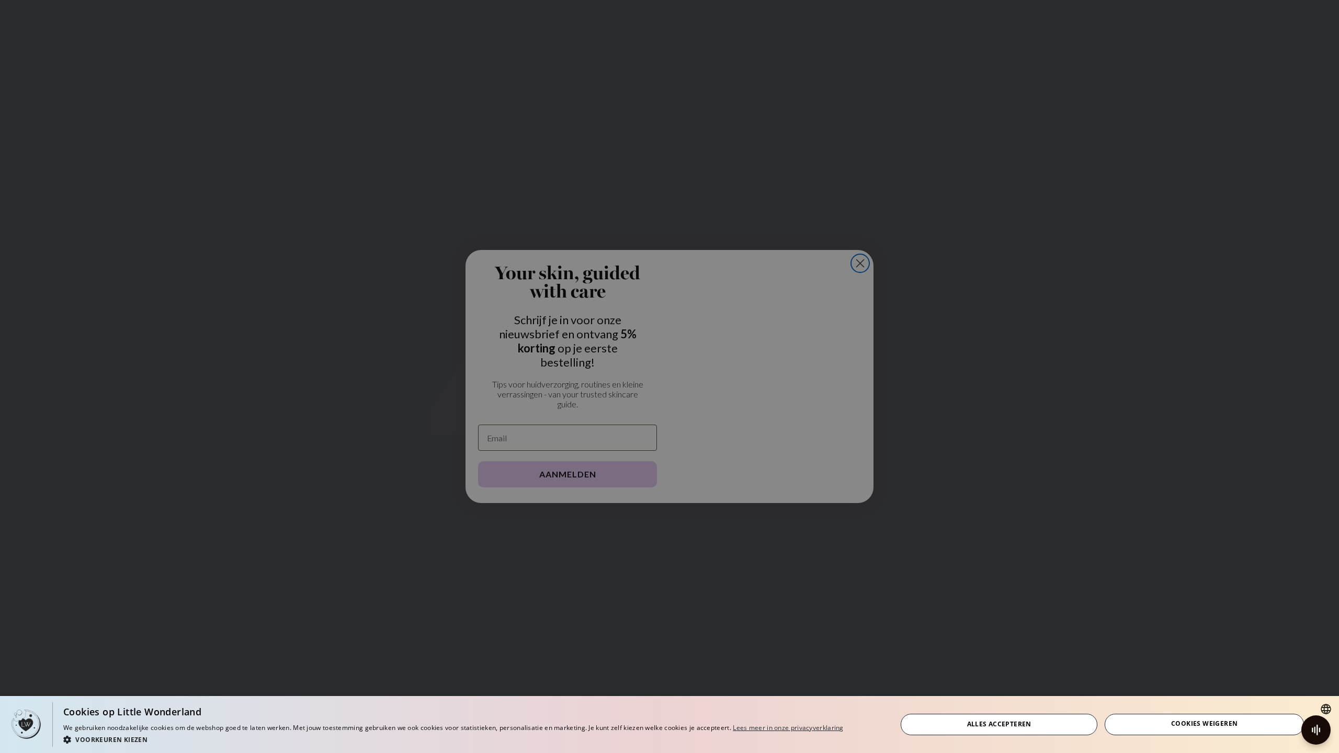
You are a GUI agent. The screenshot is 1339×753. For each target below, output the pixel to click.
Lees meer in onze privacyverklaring (788, 727)
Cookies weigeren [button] (1204, 723)
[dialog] (669, 724)
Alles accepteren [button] (999, 724)
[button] (453, 739)
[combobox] (1326, 709)
